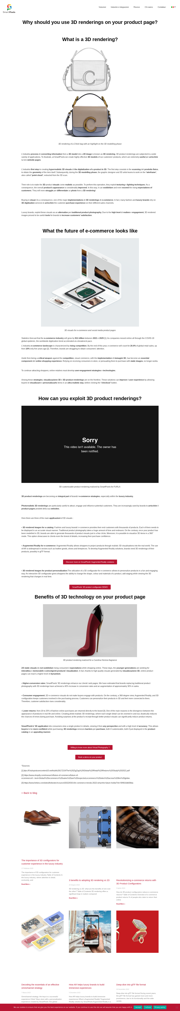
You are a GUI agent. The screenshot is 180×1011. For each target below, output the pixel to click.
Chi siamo (149, 7)
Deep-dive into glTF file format (131, 984)
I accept (138, 1007)
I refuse (148, 1007)
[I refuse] (176, 1007)
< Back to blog (29, 793)
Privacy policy (160, 1007)
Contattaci (162, 7)
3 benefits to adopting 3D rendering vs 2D (89, 880)
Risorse (137, 7)
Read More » (25, 884)
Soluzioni (102, 7)
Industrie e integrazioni (120, 7)
